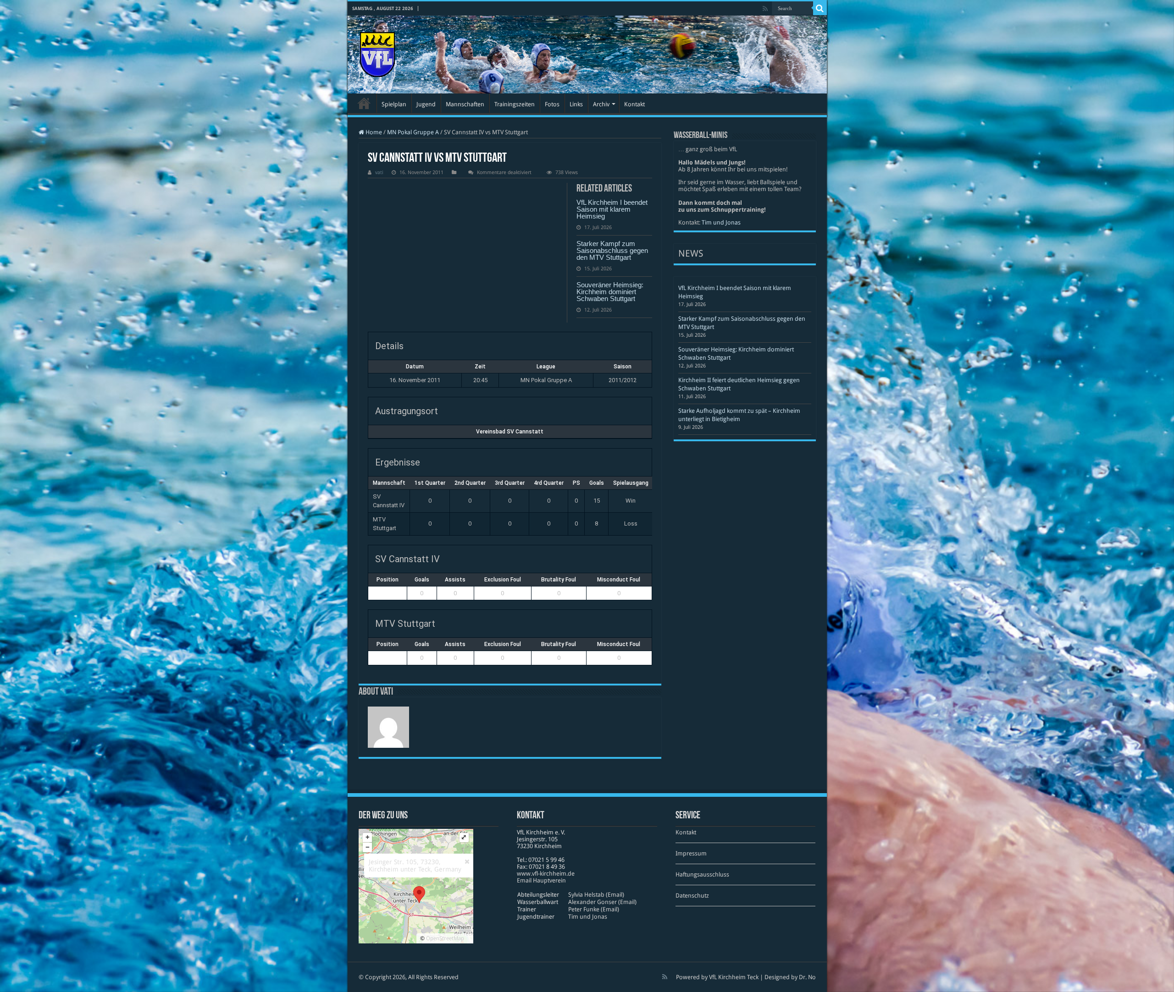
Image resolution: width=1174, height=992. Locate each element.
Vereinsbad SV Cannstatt (509, 431)
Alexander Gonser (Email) (602, 902)
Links (576, 104)
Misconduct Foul (618, 579)
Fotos (552, 104)
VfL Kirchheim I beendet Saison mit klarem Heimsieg (612, 209)
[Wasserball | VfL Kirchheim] (377, 53)
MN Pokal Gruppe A (413, 132)
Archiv (601, 104)
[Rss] (765, 8)
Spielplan (394, 104)
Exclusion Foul (502, 579)
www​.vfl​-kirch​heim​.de (546, 873)
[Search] (820, 8)
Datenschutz (692, 895)
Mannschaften (465, 104)
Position (388, 579)
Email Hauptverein (541, 880)
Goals (422, 579)
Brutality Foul (558, 579)
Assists (455, 579)
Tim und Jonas (721, 222)
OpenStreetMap (445, 938)
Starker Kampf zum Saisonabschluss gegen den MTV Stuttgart (612, 250)
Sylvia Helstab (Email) (596, 894)
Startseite (364, 103)
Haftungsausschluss (702, 874)
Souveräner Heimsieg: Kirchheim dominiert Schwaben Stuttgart (609, 291)
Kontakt (634, 104)
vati (379, 172)
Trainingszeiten (514, 104)
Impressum (691, 853)
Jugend (426, 104)
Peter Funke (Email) (593, 909)
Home (373, 132)
